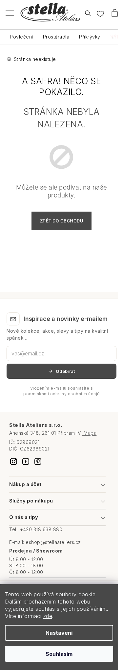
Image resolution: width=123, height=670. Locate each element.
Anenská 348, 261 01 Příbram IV (52, 433)
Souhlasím (59, 654)
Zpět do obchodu (61, 220)
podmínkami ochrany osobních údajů (61, 393)
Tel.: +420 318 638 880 (35, 529)
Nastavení (59, 633)
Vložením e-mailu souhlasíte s (61, 391)
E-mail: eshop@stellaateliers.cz (45, 542)
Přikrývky (89, 36)
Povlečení (21, 36)
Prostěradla (56, 36)
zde (47, 616)
